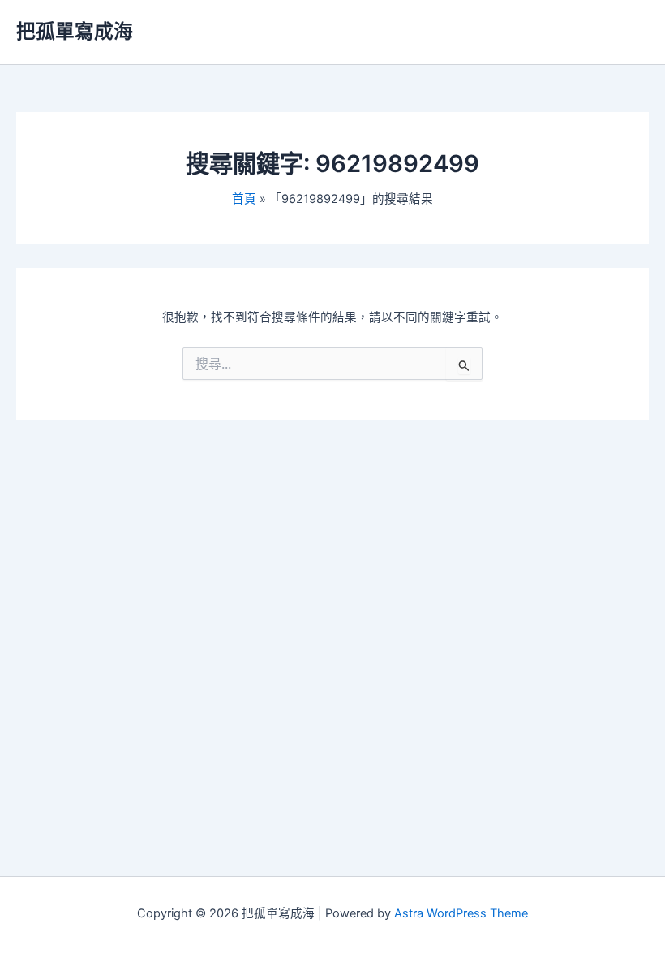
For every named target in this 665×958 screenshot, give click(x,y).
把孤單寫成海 (74, 31)
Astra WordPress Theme (461, 913)
